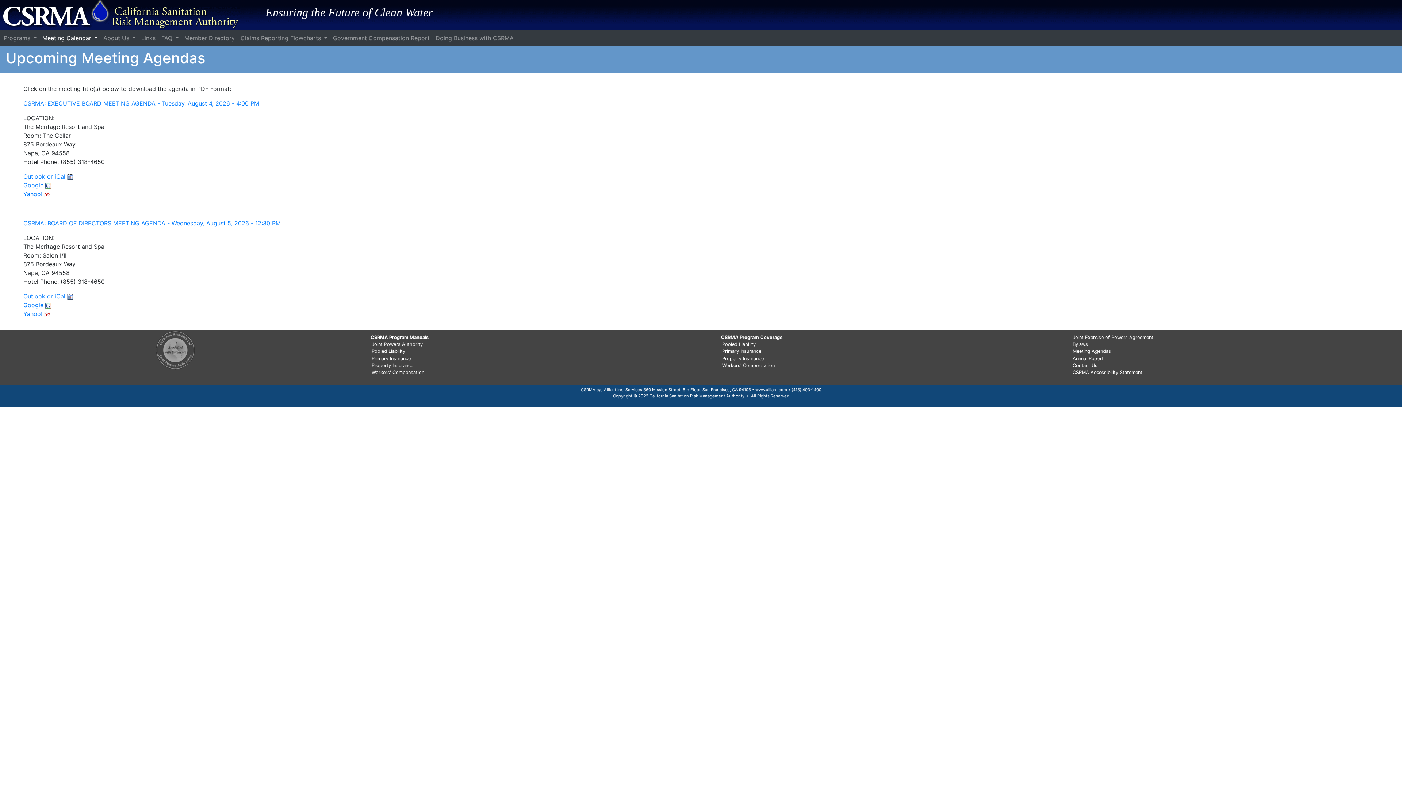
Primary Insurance (391, 358)
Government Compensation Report (381, 38)
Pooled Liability (388, 351)
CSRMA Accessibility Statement (1107, 372)
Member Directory (209, 38)
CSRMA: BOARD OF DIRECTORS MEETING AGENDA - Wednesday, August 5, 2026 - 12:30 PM (152, 223)
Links (148, 38)
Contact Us (1085, 365)
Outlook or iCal (45, 176)
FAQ (167, 38)
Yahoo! (33, 194)
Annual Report (1088, 358)
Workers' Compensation (398, 372)
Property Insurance (392, 365)
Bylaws (1080, 344)
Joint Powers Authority (397, 344)
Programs (18, 38)
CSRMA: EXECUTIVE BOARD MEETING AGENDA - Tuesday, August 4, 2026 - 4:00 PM (141, 103)
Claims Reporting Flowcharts (282, 38)
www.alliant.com (771, 389)
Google (34, 185)
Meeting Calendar (67, 38)
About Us (117, 38)
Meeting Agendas (1092, 351)
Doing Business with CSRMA (475, 38)
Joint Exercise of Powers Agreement (1113, 337)
